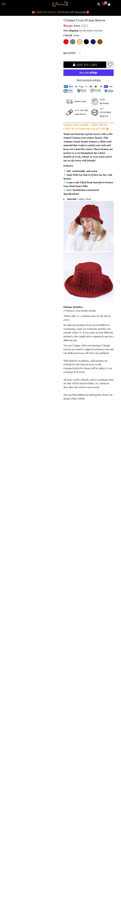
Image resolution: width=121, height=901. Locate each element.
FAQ (64, 739)
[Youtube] (89, 785)
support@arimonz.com (97, 349)
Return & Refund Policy (21, 739)
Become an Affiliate (72, 746)
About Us (66, 735)
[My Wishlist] (103, 4)
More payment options (88, 79)
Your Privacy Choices (20, 758)
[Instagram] (97, 785)
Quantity (69, 52)
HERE (82, 398)
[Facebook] (64, 785)
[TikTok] (105, 785)
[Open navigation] (3, 4)
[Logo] (60, 4)
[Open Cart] (109, 4)
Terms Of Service (18, 731)
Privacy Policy (16, 735)
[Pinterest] (80, 785)
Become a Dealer (71, 743)
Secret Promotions (72, 731)
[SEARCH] (98, 4)
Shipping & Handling (20, 743)
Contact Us (14, 754)
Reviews (13, 746)
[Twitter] (72, 785)
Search (12, 750)
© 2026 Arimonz (16, 886)
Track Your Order (18, 728)
